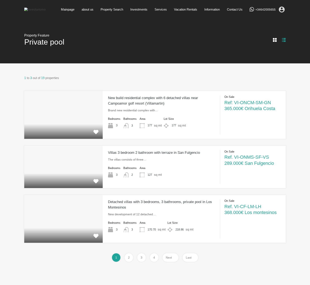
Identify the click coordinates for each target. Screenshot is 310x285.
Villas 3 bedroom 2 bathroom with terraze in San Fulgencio (154, 153)
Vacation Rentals (185, 9)
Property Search (112, 9)
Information (212, 9)
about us (87, 9)
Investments (138, 9)
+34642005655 (265, 9)
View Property (63, 129)
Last (188, 257)
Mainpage (67, 9)
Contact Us (235, 9)
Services (161, 9)
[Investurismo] (35, 9)
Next (169, 257)
